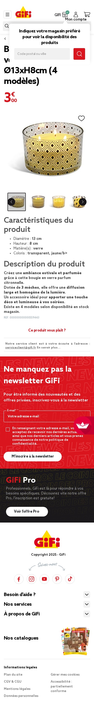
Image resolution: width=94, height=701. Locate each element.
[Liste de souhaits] (81, 118)
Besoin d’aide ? (19, 595)
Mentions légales (17, 689)
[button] (65, 14)
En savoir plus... (48, 347)
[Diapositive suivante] (83, 202)
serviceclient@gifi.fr (20, 347)
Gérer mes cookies (65, 675)
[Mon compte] (76, 14)
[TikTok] (70, 578)
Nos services (18, 604)
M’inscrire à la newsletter (33, 456)
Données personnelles (21, 696)
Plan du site (13, 675)
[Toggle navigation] (7, 14)
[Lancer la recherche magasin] (79, 54)
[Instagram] (31, 578)
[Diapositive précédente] (11, 202)
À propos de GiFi (22, 614)
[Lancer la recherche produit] (7, 26)
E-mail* (12, 410)
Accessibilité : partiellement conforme (62, 686)
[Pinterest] (57, 578)
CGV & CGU (12, 682)
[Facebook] (19, 578)
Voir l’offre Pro (27, 511)
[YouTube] (44, 578)
